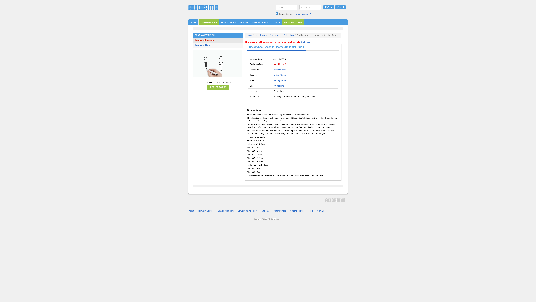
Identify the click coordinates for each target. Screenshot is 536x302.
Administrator (279, 70)
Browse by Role (202, 45)
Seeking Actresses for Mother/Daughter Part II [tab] (276, 47)
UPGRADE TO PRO (293, 22)
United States (261, 35)
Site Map (265, 211)
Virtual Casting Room (247, 211)
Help (311, 211)
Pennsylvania (275, 35)
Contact (320, 211)
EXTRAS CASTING (261, 22)
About (191, 211)
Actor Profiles (280, 211)
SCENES (244, 22)
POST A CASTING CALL (206, 35)
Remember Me (285, 14)
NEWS (277, 22)
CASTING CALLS (209, 22)
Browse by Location (204, 40)
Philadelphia (289, 35)
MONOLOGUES (228, 22)
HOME (193, 22)
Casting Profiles (297, 211)
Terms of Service (206, 211)
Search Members (226, 211)
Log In (328, 7)
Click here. (306, 42)
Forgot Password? (303, 14)
